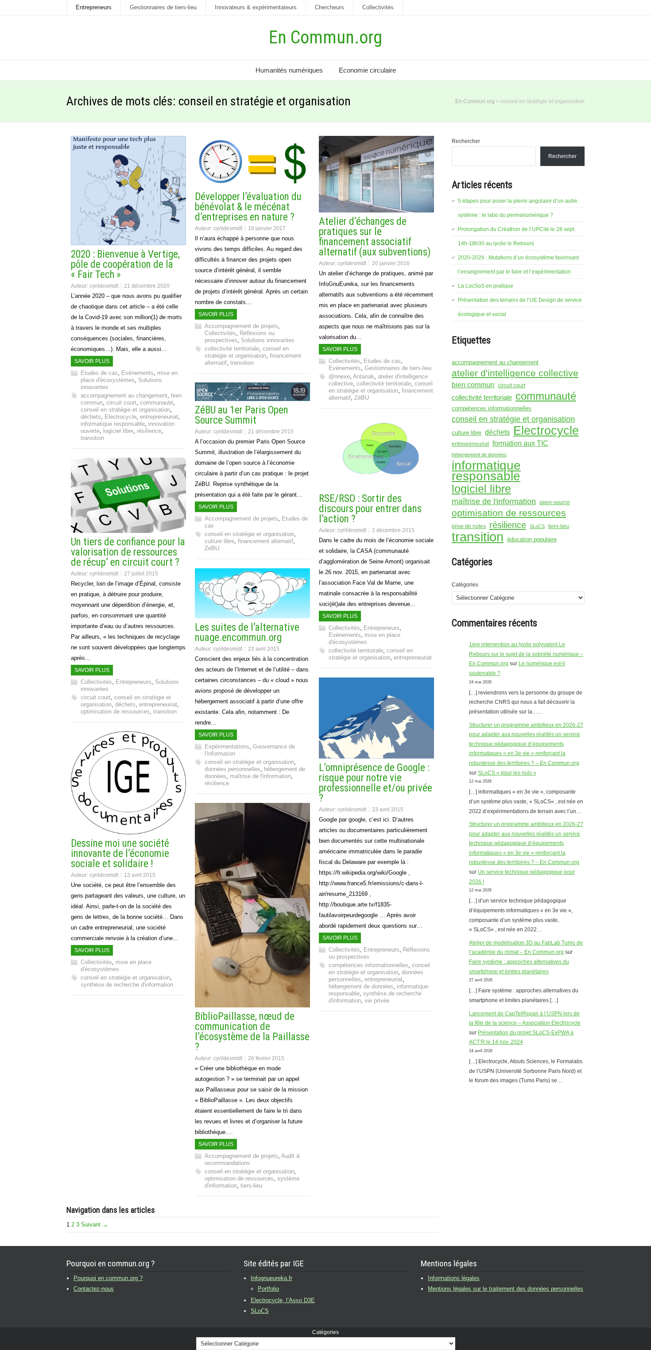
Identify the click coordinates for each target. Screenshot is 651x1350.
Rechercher (466, 141)
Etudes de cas (99, 373)
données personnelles (232, 769)
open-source (554, 502)
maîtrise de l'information (260, 776)
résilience (149, 431)
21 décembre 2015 (271, 431)
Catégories (465, 585)
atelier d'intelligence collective (515, 373)
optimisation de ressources (115, 711)
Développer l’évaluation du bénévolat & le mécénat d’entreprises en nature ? (248, 207)
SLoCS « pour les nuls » (507, 773)
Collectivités (378, 7)
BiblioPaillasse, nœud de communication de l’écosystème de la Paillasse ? (252, 1032)
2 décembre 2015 (393, 530)
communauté (156, 402)
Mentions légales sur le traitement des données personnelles (505, 1288)
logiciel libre (118, 431)
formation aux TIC (520, 443)
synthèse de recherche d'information (127, 984)
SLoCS (537, 526)
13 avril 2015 (139, 875)
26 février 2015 (266, 1058)
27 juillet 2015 (141, 574)
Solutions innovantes (267, 340)
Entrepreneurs (94, 7)
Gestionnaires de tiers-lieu (163, 7)
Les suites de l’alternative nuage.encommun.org (247, 632)
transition (92, 438)
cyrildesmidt (103, 286)
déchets (91, 416)
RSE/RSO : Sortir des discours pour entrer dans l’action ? (370, 509)
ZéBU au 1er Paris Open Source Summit (241, 415)
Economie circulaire (367, 70)
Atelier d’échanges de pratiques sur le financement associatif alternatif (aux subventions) (375, 237)
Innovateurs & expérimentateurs (256, 7)
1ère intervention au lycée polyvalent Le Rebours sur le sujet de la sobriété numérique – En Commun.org (526, 654)
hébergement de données (361, 986)
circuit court (121, 402)
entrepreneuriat (159, 416)
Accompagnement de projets (241, 326)
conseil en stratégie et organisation (125, 409)
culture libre (219, 541)
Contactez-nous (94, 1288)
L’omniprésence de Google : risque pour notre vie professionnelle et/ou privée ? (375, 783)
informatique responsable (113, 423)
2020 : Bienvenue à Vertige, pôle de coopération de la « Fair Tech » (125, 264)
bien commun (473, 385)
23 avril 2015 (263, 649)
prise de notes (469, 526)
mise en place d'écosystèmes (129, 376)
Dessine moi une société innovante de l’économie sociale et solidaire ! (120, 853)
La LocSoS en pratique (485, 286)
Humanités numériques (289, 70)
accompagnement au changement (124, 395)
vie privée (376, 1000)
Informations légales (454, 1278)
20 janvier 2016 (391, 263)
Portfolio (268, 1288)
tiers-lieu (251, 1185)
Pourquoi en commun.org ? (108, 1278)
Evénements (137, 373)
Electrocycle (120, 416)
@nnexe (339, 376)
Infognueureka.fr (271, 1278)
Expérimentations (227, 746)
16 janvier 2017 (267, 228)
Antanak (363, 376)
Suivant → (94, 1224)
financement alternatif (265, 541)
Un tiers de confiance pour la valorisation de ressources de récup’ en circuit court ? (128, 552)
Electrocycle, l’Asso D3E (283, 1300)
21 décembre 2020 (147, 286)
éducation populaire (532, 539)
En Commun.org (325, 37)
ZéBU (361, 397)
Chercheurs (329, 7)
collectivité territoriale (232, 348)
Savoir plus (91, 361)
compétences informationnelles (368, 965)
